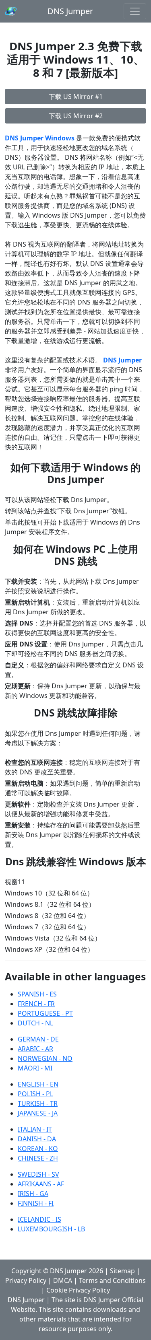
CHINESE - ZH (38, 1158)
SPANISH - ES (37, 994)
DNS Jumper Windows (39, 138)
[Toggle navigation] (135, 11)
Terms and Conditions (112, 1280)
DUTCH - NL (35, 1023)
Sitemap (122, 1270)
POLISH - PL (35, 1093)
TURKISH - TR (38, 1103)
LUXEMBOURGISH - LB (51, 1229)
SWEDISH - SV (38, 1174)
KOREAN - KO (38, 1148)
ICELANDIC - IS (39, 1219)
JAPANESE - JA (38, 1113)
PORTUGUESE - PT (45, 1013)
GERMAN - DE (38, 1039)
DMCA (62, 1280)
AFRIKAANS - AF (41, 1183)
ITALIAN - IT (35, 1129)
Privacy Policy (25, 1280)
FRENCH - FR (36, 1003)
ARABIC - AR (35, 1048)
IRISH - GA (33, 1193)
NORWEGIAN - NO (45, 1058)
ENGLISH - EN (38, 1084)
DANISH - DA (37, 1138)
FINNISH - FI (36, 1203)
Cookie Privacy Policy (78, 1290)
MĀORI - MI (35, 1068)
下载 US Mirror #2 (76, 115)
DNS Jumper (70, 11)
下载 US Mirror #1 (76, 96)
